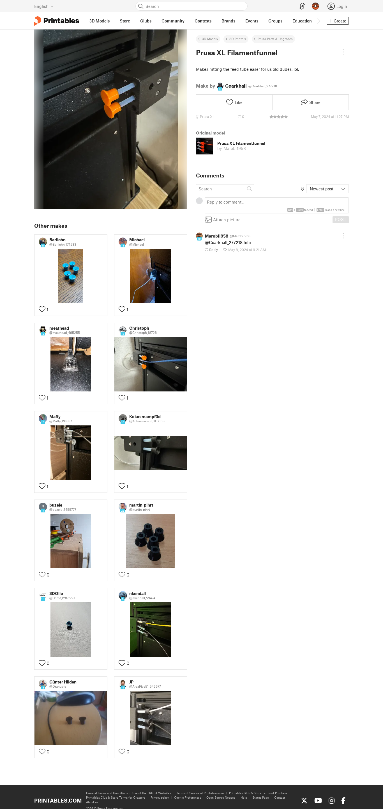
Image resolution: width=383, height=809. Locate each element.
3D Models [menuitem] (99, 20)
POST (340, 219)
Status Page (260, 797)
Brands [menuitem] (228, 20)
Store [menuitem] (125, 20)
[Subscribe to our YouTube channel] (318, 800)
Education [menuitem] (302, 20)
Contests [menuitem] (203, 20)
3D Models (210, 39)
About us (92, 802)
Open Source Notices (220, 797)
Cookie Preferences (187, 797)
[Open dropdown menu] (343, 51)
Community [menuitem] (172, 20)
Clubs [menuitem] (145, 20)
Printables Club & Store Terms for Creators (115, 797)
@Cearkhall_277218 (224, 242)
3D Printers (237, 39)
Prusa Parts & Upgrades (275, 39)
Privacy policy (160, 797)
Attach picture (227, 219)
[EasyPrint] (302, 6)
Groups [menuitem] (275, 20)
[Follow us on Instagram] (331, 800)
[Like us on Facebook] (343, 800)
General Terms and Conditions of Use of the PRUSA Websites (128, 793)
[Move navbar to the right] (318, 20)
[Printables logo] (56, 21)
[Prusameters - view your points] (315, 6)
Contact (279, 797)
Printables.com (58, 800)
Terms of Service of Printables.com (200, 793)
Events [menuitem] (251, 20)
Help (244, 797)
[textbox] (277, 205)
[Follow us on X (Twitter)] (304, 800)
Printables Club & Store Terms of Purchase (258, 793)
